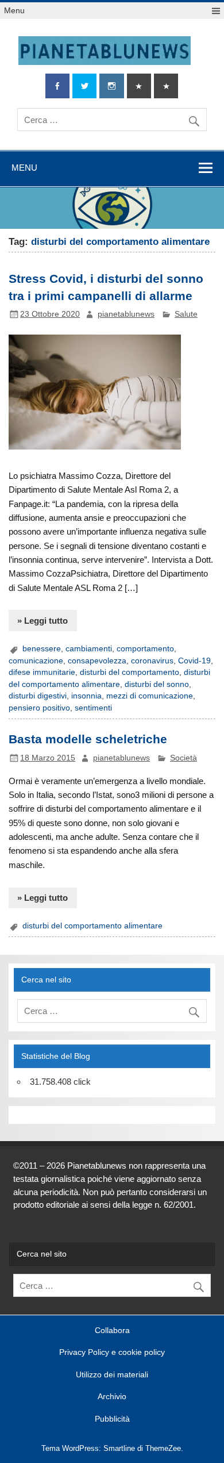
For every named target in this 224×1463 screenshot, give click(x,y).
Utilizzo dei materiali (112, 1375)
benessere (41, 648)
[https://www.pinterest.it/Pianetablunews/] (139, 86)
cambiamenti (88, 648)
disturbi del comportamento (129, 672)
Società (183, 758)
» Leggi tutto (42, 620)
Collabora (112, 1331)
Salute (186, 314)
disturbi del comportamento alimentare (92, 925)
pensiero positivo (39, 708)
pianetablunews (126, 314)
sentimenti (93, 708)
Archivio (112, 1397)
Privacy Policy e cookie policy (112, 1353)
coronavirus (152, 660)
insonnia (86, 696)
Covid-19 (194, 660)
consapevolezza (97, 660)
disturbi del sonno (157, 684)
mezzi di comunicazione (149, 696)
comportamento (145, 648)
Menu (14, 10)
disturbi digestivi (38, 696)
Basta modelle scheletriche (88, 739)
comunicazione (36, 660)
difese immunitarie (42, 672)
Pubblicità (112, 1419)
